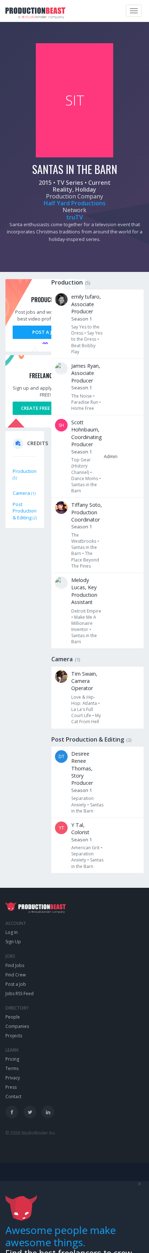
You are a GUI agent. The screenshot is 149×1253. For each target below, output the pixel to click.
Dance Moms (84, 478)
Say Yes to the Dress (86, 336)
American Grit (85, 848)
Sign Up (13, 942)
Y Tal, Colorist (80, 829)
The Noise (81, 396)
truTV (74, 217)
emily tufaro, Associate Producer (86, 304)
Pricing (12, 1059)
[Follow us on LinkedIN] (48, 1112)
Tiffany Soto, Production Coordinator (86, 512)
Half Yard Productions (75, 203)
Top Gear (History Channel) (81, 466)
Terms (11, 1068)
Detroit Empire (86, 611)
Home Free (82, 408)
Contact (13, 1096)
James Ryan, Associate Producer (85, 373)
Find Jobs (14, 965)
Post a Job (45, 332)
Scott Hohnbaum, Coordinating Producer (86, 433)
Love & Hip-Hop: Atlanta (84, 700)
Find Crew (15, 975)
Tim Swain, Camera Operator (84, 681)
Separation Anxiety (82, 801)
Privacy (12, 1078)
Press (11, 1087)
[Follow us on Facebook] (11, 1112)
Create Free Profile (45, 408)
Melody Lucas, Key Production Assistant (84, 591)
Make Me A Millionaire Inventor (83, 623)
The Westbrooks (83, 538)
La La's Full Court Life (82, 712)
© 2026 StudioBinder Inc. (30, 1133)
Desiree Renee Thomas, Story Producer (82, 768)
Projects (13, 1036)
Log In (11, 932)
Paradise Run (84, 402)
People (12, 1017)
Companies (17, 1026)
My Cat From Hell (86, 718)
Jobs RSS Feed (19, 993)
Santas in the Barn (87, 808)
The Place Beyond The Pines (85, 559)
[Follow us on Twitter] (30, 1112)
